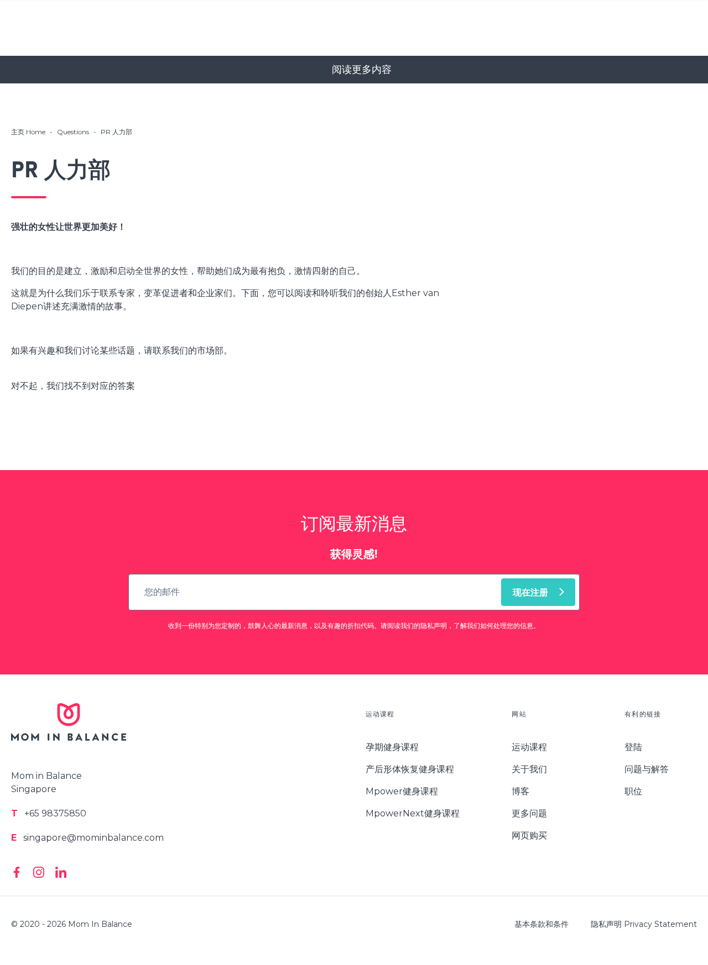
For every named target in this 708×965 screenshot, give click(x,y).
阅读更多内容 (362, 70)
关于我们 (529, 769)
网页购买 (529, 835)
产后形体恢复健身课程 (410, 769)
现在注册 (530, 593)
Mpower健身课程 (402, 791)
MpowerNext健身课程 (413, 813)
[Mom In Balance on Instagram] (38, 872)
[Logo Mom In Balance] (68, 729)
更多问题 (529, 813)
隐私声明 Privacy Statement (644, 924)
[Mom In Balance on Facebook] (16, 872)
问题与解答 (646, 769)
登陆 (633, 747)
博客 (520, 791)
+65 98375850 (48, 813)
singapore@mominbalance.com (87, 837)
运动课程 (529, 747)
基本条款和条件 (541, 924)
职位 (633, 791)
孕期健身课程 (392, 747)
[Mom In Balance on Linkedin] (60, 872)
